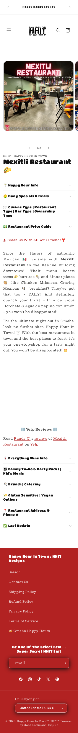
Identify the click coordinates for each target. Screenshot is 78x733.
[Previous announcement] (8, 7)
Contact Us (18, 582)
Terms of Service (23, 621)
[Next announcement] (70, 7)
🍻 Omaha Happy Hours (29, 631)
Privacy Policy (21, 611)
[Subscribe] (64, 663)
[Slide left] (29, 148)
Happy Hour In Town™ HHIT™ (38, 721)
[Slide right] (48, 148)
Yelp (34, 444)
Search (15, 572)
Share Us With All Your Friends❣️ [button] (36, 240)
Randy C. (22, 438)
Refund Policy (21, 602)
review (40, 438)
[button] (8, 30)
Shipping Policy (22, 592)
